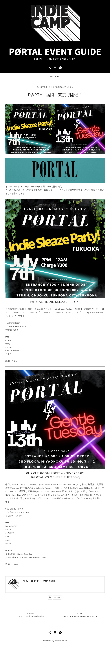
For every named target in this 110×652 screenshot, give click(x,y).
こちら (15, 361)
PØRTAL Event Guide (55, 51)
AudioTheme (61, 640)
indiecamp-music (64, 87)
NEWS (57, 597)
